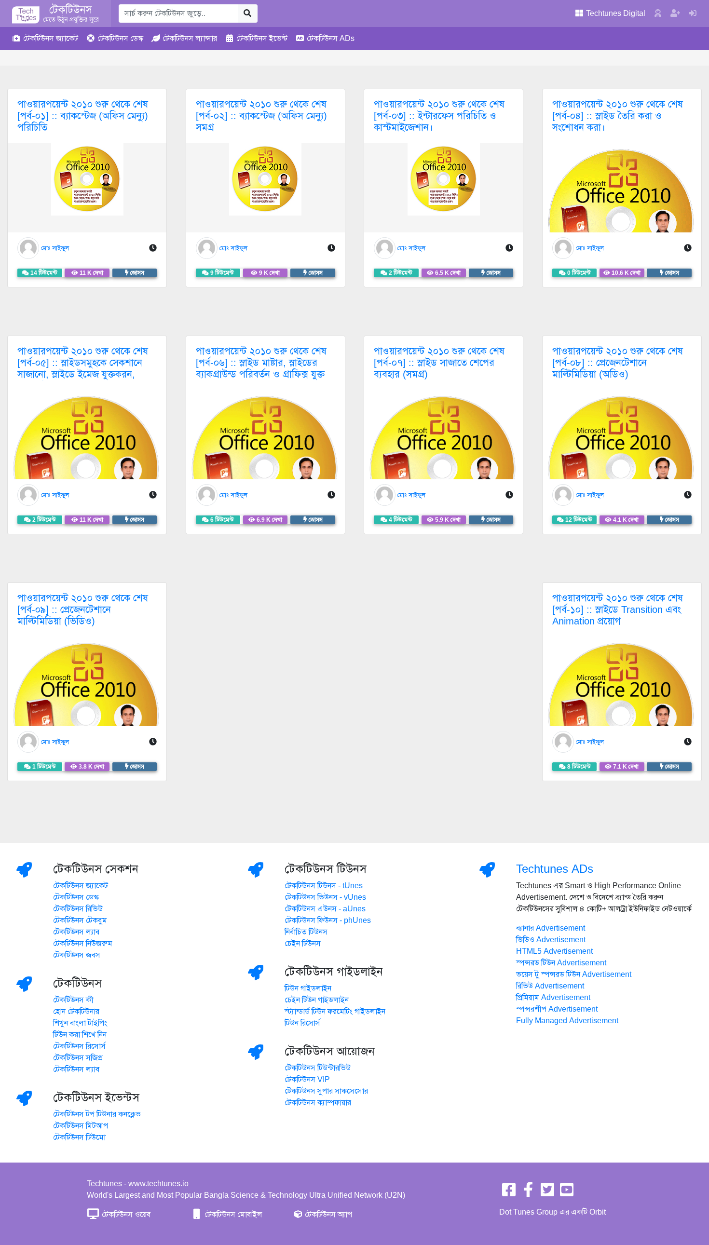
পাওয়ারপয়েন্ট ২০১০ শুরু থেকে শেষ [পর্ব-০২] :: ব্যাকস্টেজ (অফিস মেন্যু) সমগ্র (261, 116)
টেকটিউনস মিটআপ (80, 1126)
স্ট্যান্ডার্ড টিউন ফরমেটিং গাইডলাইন (335, 1011)
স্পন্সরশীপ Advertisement (557, 1009)
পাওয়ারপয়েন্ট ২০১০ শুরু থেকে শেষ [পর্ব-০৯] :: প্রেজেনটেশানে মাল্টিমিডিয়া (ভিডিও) (82, 609)
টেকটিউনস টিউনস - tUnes (324, 886)
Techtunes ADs (554, 869)
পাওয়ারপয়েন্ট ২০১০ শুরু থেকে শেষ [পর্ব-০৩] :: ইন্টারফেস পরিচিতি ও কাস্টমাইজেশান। (439, 116)
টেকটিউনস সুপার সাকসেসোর (326, 1091)
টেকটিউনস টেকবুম (80, 920)
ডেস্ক (120, 38)
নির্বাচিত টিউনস (306, 932)
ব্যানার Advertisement (550, 928)
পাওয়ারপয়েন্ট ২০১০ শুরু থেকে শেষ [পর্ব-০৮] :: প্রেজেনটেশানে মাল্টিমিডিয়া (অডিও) (617, 362)
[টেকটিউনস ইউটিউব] (566, 1193)
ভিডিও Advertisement (551, 940)
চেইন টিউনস (303, 943)
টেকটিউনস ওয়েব (125, 1214)
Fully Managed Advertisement (567, 1021)
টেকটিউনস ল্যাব (76, 932)
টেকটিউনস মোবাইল (232, 1214)
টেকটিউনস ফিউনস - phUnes (328, 920)
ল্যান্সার (190, 38)
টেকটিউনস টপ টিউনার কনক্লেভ (97, 1114)
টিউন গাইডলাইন (308, 988)
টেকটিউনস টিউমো (79, 1137)
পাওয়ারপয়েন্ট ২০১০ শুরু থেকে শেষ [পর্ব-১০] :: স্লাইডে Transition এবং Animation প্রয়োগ (617, 609)
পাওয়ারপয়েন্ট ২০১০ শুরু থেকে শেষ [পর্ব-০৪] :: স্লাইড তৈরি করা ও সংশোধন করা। (617, 116)
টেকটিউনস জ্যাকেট (80, 886)
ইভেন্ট (261, 38)
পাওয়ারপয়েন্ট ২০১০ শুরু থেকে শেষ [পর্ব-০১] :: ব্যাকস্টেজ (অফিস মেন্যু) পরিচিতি (82, 116)
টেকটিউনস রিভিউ (78, 909)
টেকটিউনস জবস (76, 955)
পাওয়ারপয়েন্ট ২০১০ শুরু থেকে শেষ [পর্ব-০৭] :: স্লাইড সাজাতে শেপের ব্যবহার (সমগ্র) (439, 362)
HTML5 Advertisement (554, 951)
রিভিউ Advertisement (550, 986)
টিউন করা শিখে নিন (80, 1035)
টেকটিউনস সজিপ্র (78, 1058)
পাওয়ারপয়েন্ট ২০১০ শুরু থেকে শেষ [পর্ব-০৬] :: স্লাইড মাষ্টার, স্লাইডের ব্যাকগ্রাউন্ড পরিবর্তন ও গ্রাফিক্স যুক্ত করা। (261, 368)
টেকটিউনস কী (73, 1000)
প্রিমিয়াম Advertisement (553, 997)
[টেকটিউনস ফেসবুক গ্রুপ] (528, 1193)
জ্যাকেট (50, 38)
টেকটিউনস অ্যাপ (327, 1214)
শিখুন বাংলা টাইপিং (80, 1023)
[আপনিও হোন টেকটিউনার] (675, 13)
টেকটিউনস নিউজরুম (82, 943)
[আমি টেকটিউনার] (692, 13)
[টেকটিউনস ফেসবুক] (508, 1193)
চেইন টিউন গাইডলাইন (317, 1000)
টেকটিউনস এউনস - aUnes (325, 909)
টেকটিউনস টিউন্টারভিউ (318, 1068)
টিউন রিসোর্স (302, 1023)
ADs (330, 38)
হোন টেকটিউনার (76, 1011)
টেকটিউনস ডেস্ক (76, 897)
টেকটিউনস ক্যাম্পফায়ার (318, 1103)
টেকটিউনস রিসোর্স (79, 1046)
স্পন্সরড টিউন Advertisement (561, 963)
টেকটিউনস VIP (307, 1079)
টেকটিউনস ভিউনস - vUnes (325, 897)
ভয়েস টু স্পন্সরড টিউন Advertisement (573, 974)
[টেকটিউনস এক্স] (547, 1193)
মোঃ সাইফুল (55, 248)
